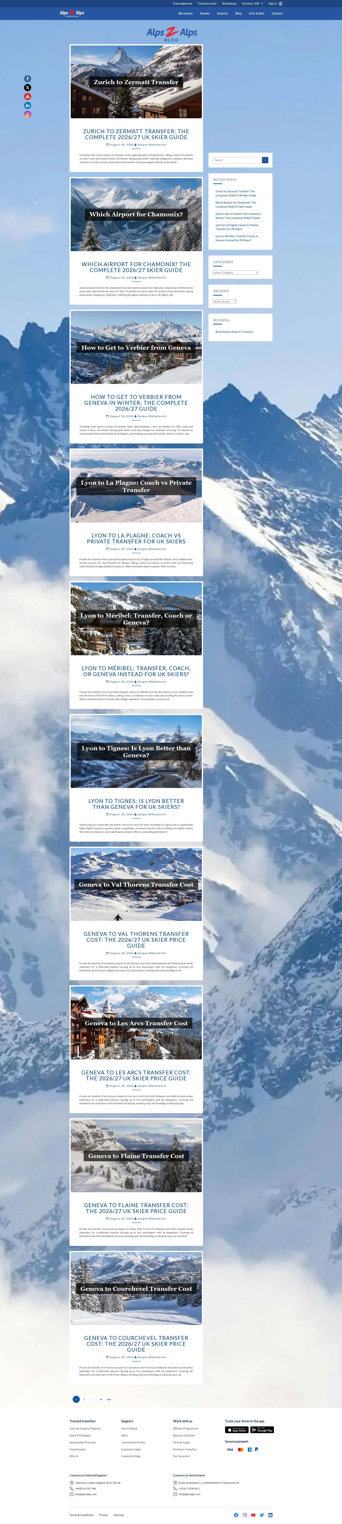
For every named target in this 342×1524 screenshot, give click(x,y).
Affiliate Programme (185, 1428)
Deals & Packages (79, 1435)
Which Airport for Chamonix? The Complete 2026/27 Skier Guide (136, 267)
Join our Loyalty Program (85, 1428)
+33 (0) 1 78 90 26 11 (189, 1488)
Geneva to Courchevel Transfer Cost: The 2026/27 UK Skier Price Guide (136, 1344)
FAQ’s (124, 1435)
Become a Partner (184, 1435)
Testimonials (77, 1449)
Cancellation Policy (133, 1442)
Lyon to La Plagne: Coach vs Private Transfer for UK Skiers (136, 538)
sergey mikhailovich (152, 144)
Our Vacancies (181, 1456)
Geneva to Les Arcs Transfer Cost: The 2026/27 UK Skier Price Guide (136, 1075)
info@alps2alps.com (86, 1494)
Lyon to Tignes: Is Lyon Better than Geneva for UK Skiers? (136, 804)
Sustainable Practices (82, 1442)
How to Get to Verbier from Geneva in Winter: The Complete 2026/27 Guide (136, 403)
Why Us (73, 1456)
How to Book (129, 1428)
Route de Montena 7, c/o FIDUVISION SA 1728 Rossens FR (209, 1482)
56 (101, 1399)
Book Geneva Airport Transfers (234, 331)
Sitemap (119, 1515)
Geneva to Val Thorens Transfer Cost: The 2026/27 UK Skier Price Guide (136, 939)
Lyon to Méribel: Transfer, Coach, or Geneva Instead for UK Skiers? (136, 671)
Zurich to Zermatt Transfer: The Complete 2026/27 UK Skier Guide (136, 134)
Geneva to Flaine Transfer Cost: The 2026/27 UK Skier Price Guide (136, 1208)
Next (109, 1399)
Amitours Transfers (185, 1449)
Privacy (103, 1515)
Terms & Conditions (81, 1515)
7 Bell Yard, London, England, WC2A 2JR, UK (98, 1482)
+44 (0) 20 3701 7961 (85, 1488)
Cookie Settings (131, 1456)
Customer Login (131, 1449)
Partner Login (181, 1442)
